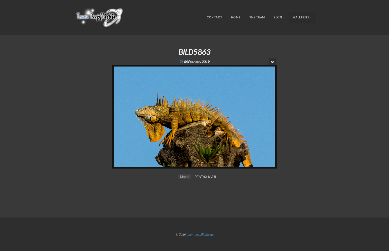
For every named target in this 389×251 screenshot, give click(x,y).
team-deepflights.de (200, 234)
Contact (214, 17)
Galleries (301, 17)
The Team (257, 17)
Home (236, 17)
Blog (278, 17)
